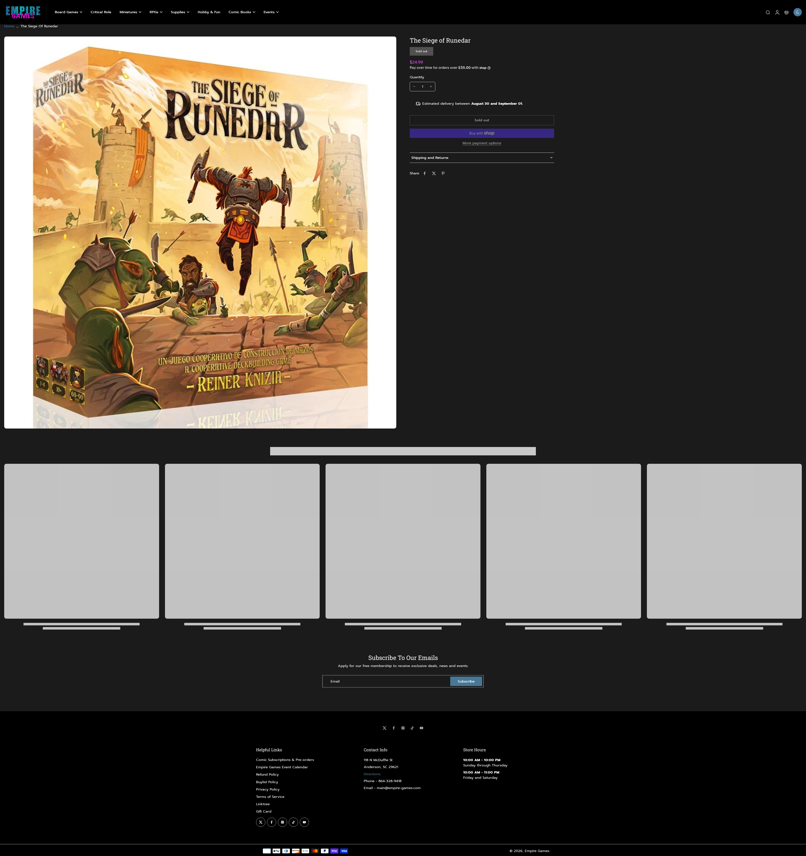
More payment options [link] (482, 143)
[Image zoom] (200, 233)
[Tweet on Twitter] (433, 173)
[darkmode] (797, 12)
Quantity (417, 77)
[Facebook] (393, 728)
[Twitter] (384, 728)
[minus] (414, 86)
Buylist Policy (267, 782)
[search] (767, 12)
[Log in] (777, 12)
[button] (482, 120)
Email (335, 681)
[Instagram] (403, 728)
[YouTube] (421, 728)
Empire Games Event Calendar (282, 767)
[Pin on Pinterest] (443, 173)
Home (9, 26)
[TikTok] (412, 728)
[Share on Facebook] (424, 173)
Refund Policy (267, 774)
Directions (372, 774)
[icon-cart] (786, 12)
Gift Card (263, 811)
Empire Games (537, 850)
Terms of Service (270, 796)
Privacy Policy (268, 789)
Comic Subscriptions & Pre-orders (285, 759)
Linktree (263, 804)
